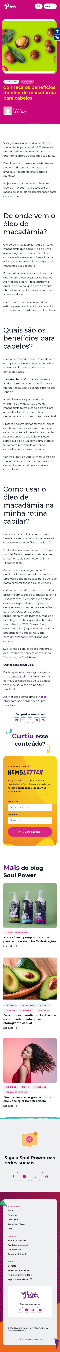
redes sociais (17, 676)
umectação (18, 637)
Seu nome (13, 801)
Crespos (44, 1005)
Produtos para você (18, 1245)
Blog (10, 1228)
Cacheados (11, 1005)
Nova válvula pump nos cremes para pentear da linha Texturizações (29, 939)
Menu (48, 6)
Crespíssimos (28, 1005)
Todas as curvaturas (16, 932)
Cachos (25, 1087)
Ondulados (43, 1010)
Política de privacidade (20, 1275)
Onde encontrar (16, 1249)
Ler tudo (8, 946)
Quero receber (31, 831)
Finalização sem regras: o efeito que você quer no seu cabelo (27, 1099)
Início (11, 1210)
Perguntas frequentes (19, 1270)
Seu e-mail (13, 814)
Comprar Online (16, 1254)
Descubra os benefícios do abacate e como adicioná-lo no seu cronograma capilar (29, 1019)
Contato (12, 1266)
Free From (13, 1219)
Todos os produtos (18, 1240)
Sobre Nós (13, 1215)
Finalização (26, 1010)
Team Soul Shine (16, 1224)
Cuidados (27, 81)
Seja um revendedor (18, 1279)
